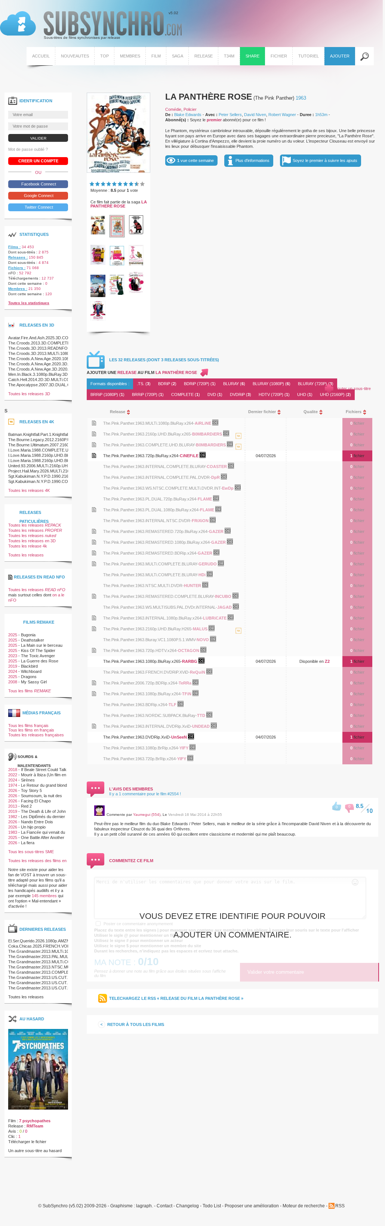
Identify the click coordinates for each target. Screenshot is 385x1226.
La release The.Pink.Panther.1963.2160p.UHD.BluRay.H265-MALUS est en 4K (238, 638)
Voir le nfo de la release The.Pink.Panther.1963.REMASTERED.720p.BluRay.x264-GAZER (94, 531)
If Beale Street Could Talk (44, 769)
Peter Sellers (230, 114)
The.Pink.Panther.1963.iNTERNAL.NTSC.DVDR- (147, 520)
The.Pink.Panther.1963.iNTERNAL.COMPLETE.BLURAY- (155, 466)
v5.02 (89, 25)
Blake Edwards (187, 114)
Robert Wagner (282, 114)
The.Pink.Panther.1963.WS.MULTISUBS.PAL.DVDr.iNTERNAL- (160, 607)
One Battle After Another (42, 837)
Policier (190, 109)
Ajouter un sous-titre (352, 388)
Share (252, 56)
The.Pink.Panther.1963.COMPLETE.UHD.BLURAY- (149, 445)
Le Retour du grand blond (44, 785)
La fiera (27, 842)
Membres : (17, 289)
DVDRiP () (240, 394)
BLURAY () (234, 383)
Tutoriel (308, 56)
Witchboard (31, 671)
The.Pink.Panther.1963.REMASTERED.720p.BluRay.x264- (156, 531)
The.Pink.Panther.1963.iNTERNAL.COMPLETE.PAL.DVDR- (157, 477)
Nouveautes (75, 56)
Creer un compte (38, 161)
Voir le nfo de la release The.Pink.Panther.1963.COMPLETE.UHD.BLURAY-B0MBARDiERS (94, 444)
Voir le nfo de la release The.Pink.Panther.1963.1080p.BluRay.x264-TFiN (94, 693)
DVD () (214, 394)
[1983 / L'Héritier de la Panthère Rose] (97, 295)
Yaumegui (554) (146, 814)
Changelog (187, 1206)
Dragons (29, 676)
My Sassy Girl (34, 682)
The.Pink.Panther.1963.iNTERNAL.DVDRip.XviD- (147, 726)
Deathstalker (32, 640)
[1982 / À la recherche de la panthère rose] (136, 264)
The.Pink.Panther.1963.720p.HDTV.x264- (140, 650)
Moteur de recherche (304, 1206)
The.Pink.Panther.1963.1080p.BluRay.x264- (142, 694)
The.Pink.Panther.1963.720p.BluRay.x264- (141, 455)
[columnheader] (171, 411)
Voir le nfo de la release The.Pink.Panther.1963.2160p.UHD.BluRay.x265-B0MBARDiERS (94, 433)
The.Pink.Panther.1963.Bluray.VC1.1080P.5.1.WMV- (150, 639)
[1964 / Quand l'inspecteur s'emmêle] (97, 233)
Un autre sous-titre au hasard (35, 1150)
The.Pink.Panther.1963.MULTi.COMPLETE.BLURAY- (150, 564)
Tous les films (29, 691)
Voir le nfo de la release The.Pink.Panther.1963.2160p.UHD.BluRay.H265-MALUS (94, 628)
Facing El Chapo (36, 801)
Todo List (212, 1206)
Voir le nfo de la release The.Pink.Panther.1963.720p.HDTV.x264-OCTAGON (94, 650)
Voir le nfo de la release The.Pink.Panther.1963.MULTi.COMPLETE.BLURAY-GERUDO (94, 563)
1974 (12, 785)
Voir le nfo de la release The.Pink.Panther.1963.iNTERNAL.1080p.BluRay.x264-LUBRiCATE (94, 617)
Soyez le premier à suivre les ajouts (325, 160)
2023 (12, 655)
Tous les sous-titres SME (31, 851)
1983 (12, 832)
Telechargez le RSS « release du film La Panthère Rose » (176, 998)
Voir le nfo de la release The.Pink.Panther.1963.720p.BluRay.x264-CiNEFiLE (94, 455)
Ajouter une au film (142, 372)
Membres (130, 56)
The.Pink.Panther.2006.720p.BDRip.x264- (141, 683)
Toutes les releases (29, 393)
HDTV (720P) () (274, 394)
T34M (229, 56)
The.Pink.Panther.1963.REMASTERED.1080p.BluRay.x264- (157, 542)
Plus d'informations (252, 160)
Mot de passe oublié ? (28, 149)
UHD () (304, 394)
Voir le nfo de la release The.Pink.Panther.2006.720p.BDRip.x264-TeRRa (94, 682)
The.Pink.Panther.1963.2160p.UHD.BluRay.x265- (147, 434)
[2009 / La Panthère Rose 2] (97, 319)
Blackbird (29, 666)
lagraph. (144, 1206)
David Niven (255, 114)
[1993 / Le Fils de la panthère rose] (117, 293)
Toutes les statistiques (28, 303)
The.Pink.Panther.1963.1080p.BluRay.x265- (142, 661)
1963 (301, 98)
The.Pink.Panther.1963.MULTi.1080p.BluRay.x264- (149, 423)
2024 (12, 671)
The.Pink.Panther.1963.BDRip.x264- (136, 704)
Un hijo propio (33, 827)
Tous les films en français (31, 730)
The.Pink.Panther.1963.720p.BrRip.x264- (140, 758)
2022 (12, 775)
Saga (177, 56)
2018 (12, 769)
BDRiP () (167, 383)
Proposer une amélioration (252, 1206)
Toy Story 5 (31, 790)
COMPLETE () (185, 394)
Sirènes (28, 780)
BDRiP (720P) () (200, 383)
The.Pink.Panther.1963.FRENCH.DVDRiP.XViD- (146, 672)
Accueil (41, 56)
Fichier (279, 56)
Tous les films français (28, 725)
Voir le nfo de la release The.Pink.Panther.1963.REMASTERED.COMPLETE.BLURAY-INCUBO (94, 596)
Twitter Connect (38, 207)
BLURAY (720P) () (315, 383)
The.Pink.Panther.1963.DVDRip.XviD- (137, 737)
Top (104, 56)
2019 (12, 666)
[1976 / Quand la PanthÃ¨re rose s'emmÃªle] (97, 263)
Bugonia (28, 635)
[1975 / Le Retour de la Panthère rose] (136, 233)
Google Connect (38, 195)
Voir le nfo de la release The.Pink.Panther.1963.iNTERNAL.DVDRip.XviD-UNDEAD (94, 726)
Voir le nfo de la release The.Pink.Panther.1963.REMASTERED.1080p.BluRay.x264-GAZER (94, 542)
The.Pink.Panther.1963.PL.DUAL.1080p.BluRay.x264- (151, 510)
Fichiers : (16, 268)
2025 (12, 635)
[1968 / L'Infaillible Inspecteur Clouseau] (117, 236)
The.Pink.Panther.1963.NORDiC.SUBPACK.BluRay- (150, 715)
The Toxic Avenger (38, 655)
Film (156, 56)
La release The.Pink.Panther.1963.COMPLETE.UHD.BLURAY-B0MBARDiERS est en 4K (238, 454)
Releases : (18, 257)
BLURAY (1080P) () (271, 383)
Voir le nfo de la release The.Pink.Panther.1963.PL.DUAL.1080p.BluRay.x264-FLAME (94, 509)
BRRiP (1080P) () (107, 394)
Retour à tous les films (135, 1024)
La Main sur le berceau (41, 645)
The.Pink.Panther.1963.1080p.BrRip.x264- (141, 748)
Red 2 (26, 806)
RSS (340, 1205)
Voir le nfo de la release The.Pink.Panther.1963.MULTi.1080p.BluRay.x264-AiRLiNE (94, 423)
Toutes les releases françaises (36, 735)
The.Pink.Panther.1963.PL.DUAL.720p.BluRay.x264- (150, 499)
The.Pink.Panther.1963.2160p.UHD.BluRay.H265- (148, 629)
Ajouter (339, 56)
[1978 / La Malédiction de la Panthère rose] (117, 265)
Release (203, 56)
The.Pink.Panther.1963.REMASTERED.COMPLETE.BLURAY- (159, 596)
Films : (14, 247)
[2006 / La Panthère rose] (136, 292)
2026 (12, 790)
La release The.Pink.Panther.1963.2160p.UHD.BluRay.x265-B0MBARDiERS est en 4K (238, 443)
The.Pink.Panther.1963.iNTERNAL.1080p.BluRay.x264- (153, 618)
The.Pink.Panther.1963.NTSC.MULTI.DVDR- (143, 585)
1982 (12, 816)
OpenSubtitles (232, 445)
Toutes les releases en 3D (32, 541)
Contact (164, 1206)
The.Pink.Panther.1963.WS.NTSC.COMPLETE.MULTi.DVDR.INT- (162, 488)
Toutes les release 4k (27, 546)
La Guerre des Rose (39, 661)
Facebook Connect (38, 184)
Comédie (173, 109)
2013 (12, 806)
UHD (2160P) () (335, 394)
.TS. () (144, 383)
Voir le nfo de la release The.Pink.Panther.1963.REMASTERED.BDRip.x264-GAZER (94, 552)
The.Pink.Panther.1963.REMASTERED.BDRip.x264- (150, 553)
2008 (12, 682)
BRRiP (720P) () (148, 394)
